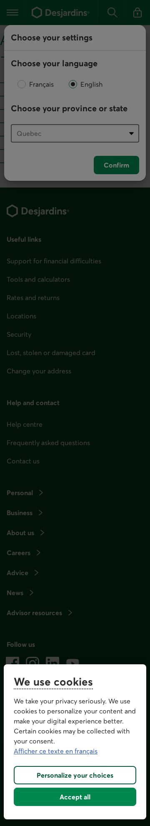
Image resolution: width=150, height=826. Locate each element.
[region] (75, 741)
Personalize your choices (75, 775)
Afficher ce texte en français (56, 751)
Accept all (75, 797)
